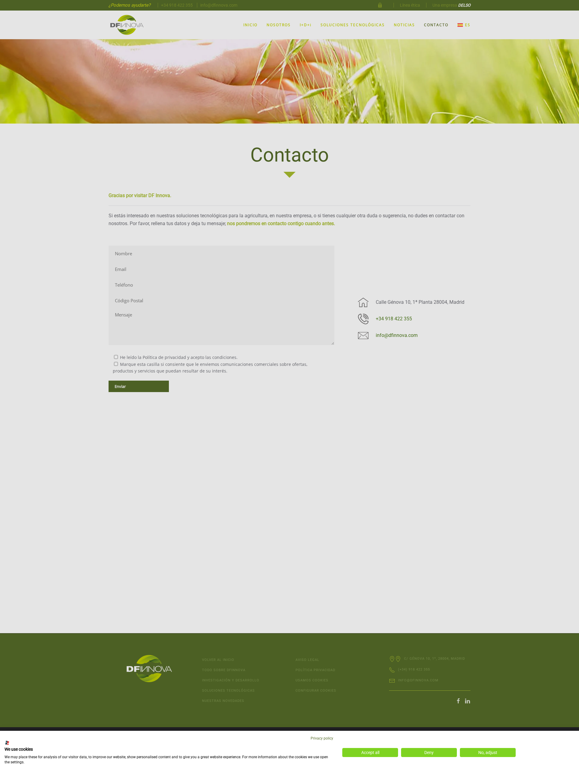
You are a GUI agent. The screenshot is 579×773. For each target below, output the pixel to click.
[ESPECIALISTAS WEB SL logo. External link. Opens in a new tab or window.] (7, 743)
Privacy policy (322, 738)
